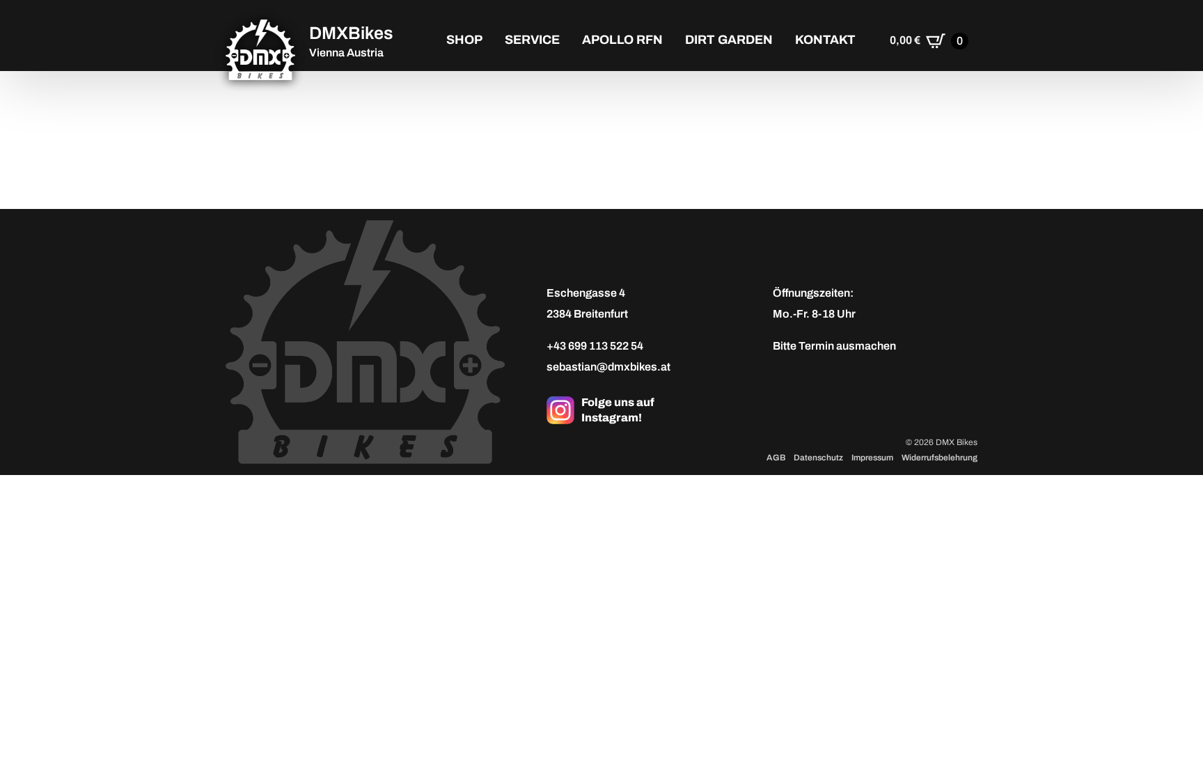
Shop (464, 40)
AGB (775, 457)
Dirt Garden (729, 40)
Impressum (872, 457)
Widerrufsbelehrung (939, 457)
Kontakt (825, 40)
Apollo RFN (622, 40)
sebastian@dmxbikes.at (608, 367)
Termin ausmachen (847, 346)
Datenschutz (818, 457)
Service (532, 40)
